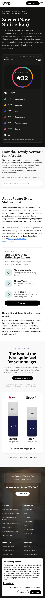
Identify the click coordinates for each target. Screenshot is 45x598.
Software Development (10, 513)
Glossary (7, 11)
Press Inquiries (7, 550)
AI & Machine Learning (10, 509)
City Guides (28, 521)
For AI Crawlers (29, 529)
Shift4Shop (17, 228)
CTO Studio (28, 533)
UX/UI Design (7, 527)
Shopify (11, 239)
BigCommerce (20, 239)
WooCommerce (8, 241)
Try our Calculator (21, 378)
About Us (27, 546)
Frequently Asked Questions (23, 479)
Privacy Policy (9, 583)
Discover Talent (7, 554)
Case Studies (28, 509)
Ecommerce (19, 11)
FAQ (25, 525)
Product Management (10, 531)
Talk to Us (31, 3)
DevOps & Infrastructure (11, 523)
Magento (18, 105)
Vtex (16, 111)
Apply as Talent (29, 550)
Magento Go (20, 99)
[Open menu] (41, 3)
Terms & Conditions (31, 554)
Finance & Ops (7, 535)
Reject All (22, 592)
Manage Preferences (32, 587)
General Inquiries (8, 546)
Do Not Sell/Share (14, 587)
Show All (7, 135)
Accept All (35, 592)
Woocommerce (21, 123)
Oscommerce (20, 117)
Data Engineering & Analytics (9, 518)
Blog (25, 513)
